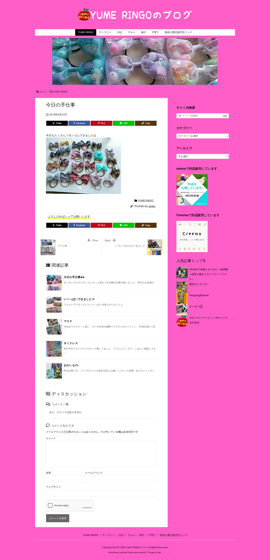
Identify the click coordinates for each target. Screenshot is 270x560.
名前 (48, 472)
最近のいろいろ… (199, 284)
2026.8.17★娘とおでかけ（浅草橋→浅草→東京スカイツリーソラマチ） (208, 274)
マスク (68, 321)
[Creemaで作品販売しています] (192, 236)
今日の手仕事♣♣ (74, 277)
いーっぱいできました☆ (79, 299)
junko (152, 206)
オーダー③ (196, 306)
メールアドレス (93, 472)
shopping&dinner (199, 295)
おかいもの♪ (71, 365)
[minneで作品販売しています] (192, 189)
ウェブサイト (53, 486)
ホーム (42, 91)
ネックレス (71, 343)
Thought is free (154, 552)
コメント (51, 438)
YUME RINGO (60, 91)
